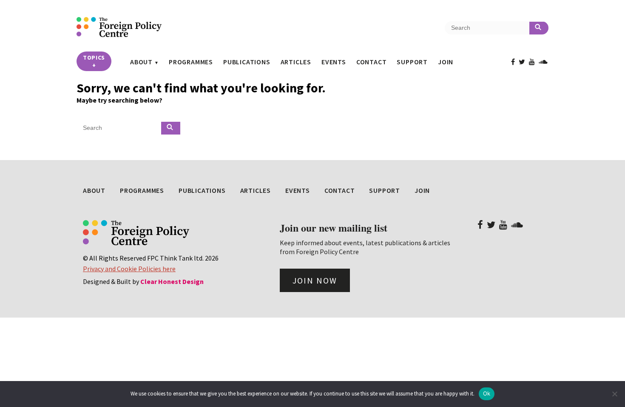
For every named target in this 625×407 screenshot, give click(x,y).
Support (412, 61)
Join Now (315, 280)
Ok (487, 393)
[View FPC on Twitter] (522, 61)
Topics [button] (94, 61)
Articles (296, 61)
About (141, 61)
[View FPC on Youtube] (532, 61)
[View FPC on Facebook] (513, 61)
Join (445, 61)
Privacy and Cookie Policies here (129, 268)
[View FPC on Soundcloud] (543, 61)
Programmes (191, 61)
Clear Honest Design (172, 281)
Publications (246, 61)
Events (333, 61)
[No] (614, 394)
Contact (371, 61)
